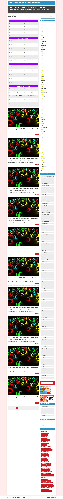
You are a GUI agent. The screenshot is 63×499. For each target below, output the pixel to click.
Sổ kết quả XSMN (43, 45)
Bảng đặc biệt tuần (44, 453)
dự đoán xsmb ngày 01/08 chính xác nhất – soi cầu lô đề (23, 129)
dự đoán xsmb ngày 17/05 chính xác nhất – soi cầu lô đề (23, 277)
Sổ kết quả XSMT (43, 49)
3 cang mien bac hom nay (45, 433)
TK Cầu (43, 321)
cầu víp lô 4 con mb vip (45, 203)
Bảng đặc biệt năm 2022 (45, 451)
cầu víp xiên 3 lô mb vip (45, 225)
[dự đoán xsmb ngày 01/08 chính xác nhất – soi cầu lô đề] (23, 126)
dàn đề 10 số (43, 471)
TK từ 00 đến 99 (44, 355)
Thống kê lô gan (44, 337)
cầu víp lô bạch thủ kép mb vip (46, 212)
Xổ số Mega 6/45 (44, 301)
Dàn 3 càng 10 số (44, 458)
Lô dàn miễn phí (44, 482)
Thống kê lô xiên (43, 111)
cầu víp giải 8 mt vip (44, 239)
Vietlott (43, 297)
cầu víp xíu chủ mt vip (44, 250)
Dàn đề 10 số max (48, 471)
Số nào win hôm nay (36, 9)
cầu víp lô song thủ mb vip (45, 221)
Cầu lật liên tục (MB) (44, 92)
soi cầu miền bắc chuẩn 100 (31, 7)
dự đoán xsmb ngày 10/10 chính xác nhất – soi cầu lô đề (23, 218)
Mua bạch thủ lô (50, 482)
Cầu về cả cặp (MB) (44, 328)
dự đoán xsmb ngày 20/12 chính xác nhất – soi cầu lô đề (23, 158)
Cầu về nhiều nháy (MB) (45, 330)
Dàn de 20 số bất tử (44, 463)
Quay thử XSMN (43, 158)
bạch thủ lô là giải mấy (45, 443)
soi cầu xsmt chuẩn (13, 9)
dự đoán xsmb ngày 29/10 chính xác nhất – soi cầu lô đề (23, 397)
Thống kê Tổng (43, 131)
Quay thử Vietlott (43, 166)
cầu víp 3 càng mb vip (44, 408)
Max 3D (43, 306)
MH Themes (54, 497)
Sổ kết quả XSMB (43, 41)
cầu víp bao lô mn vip (44, 254)
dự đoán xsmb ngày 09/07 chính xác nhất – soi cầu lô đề (23, 367)
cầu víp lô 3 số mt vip (44, 241)
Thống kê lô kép (43, 115)
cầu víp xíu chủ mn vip (45, 272)
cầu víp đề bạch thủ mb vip (45, 196)
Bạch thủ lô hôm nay (45, 441)
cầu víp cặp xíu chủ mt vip (45, 234)
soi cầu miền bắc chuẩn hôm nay (42, 7)
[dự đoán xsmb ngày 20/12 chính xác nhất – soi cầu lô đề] (23, 156)
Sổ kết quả (43, 288)
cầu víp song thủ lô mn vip (45, 270)
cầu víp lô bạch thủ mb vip (45, 214)
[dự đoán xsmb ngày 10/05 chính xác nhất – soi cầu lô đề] (23, 186)
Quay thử (43, 366)
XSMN (45, 9)
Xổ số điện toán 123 (43, 80)
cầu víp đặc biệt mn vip (45, 259)
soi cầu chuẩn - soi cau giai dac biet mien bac (20, 160)
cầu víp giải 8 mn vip (44, 261)
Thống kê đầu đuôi (44, 335)
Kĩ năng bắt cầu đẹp (28, 9)
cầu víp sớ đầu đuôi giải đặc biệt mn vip (47, 268)
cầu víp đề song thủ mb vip (45, 201)
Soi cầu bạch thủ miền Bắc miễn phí (47, 484)
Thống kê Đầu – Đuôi (44, 127)
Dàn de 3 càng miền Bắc (45, 461)
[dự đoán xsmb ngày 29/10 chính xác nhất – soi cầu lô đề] (23, 394)
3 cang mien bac (44, 431)
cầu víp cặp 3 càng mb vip (45, 183)
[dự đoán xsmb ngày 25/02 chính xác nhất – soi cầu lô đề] (23, 335)
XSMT (48, 9)
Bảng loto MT (43, 364)
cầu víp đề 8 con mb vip (45, 192)
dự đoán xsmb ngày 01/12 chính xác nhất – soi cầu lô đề (23, 248)
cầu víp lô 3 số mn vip (44, 263)
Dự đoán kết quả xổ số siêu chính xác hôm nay (47, 475)
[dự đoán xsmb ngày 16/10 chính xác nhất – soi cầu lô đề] (23, 305)
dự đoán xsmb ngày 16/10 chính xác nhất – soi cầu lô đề (23, 307)
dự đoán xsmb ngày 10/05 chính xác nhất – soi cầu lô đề (23, 188)
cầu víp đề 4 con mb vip (45, 187)
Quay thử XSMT (43, 162)
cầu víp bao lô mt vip (44, 232)
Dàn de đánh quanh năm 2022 (46, 466)
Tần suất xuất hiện (43, 135)
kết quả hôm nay (43, 37)
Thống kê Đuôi (43, 123)
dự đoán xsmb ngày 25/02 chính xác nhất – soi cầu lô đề (23, 337)
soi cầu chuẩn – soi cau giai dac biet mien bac (17, 7)
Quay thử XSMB (43, 154)
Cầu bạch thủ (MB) (43, 88)
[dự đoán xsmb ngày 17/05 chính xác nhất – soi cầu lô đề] (23, 275)
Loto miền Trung (43, 150)
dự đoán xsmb (44, 477)
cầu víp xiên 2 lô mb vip (45, 223)
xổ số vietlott (43, 53)
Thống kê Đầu (43, 119)
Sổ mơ (42, 170)
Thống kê (42, 72)
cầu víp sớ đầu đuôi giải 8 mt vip (46, 243)
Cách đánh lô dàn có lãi (45, 456)
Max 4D (43, 308)
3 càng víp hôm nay (44, 438)
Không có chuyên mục (45, 479)
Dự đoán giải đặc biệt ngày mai (46, 473)
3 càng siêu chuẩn (44, 436)
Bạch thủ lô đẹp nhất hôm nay (46, 448)
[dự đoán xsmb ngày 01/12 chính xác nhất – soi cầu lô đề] (23, 245)
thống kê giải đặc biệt (45, 489)
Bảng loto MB (43, 359)
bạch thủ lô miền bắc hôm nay (46, 446)
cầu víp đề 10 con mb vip (45, 194)
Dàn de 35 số (50, 463)
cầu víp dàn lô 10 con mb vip (45, 185)
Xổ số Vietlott (43, 299)
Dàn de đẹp (43, 468)
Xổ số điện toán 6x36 (44, 76)
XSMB (42, 9)
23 (27, 407)
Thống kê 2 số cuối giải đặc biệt (46, 487)
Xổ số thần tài (43, 84)
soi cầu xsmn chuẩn (20, 9)
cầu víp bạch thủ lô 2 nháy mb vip (46, 216)
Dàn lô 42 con (48, 468)
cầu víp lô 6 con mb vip (45, 205)
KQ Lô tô (43, 357)
